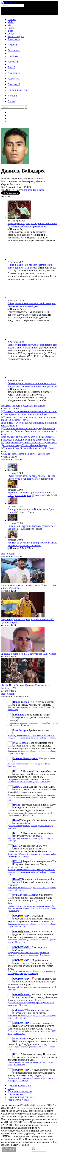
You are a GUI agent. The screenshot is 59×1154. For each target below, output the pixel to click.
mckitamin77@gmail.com (26, 1010)
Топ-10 (11, 67)
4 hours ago (28, 815)
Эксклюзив (14, 50)
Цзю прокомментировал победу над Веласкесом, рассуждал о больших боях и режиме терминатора (28, 438)
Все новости (8, 553)
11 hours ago (20, 1018)
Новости (12, 44)
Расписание (14, 73)
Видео (11, 28)
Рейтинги (13, 61)
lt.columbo (18, 714)
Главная (12, 19)
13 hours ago (19, 1033)
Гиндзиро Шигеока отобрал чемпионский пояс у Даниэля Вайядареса (30, 266)
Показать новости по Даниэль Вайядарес (23, 405)
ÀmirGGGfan (20, 786)
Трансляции (14, 39)
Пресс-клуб (14, 84)
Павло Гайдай (21, 702)
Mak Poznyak (20, 730)
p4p (9, 25)
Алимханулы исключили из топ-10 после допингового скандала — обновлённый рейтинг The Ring (31, 736)
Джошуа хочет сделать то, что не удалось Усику (29, 707)
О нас (11, 1088)
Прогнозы (13, 56)
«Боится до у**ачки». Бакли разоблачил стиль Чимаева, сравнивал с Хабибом (32, 544)
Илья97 (17, 804)
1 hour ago (25, 725)
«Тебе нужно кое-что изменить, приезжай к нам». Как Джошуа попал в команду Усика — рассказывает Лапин (32, 907)
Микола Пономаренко (25, 758)
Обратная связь (16, 1094)
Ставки (11, 101)
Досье (11, 33)
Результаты (13, 78)
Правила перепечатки (19, 1085)
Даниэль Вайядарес (33, 190)
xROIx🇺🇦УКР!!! (22, 915)
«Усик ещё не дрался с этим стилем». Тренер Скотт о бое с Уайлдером (31, 477)
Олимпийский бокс (18, 90)
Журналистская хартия (20, 1091)
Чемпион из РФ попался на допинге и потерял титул (31, 987)
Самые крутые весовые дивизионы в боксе (24, 414)
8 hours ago (20, 926)
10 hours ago (24, 1005)
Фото (10, 30)
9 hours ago (45, 955)
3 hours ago (45, 782)
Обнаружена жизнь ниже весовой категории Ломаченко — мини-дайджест (32, 305)
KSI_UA (17, 771)
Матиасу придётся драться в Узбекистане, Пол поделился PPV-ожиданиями (32, 346)
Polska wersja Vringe (18, 1099)
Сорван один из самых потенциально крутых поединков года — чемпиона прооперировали (32, 384)
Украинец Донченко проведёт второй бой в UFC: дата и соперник (31, 494)
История (12, 95)
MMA (11, 22)
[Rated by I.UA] (39, 1150)
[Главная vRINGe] (9, 2)
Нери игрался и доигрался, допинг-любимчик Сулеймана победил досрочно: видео (32, 225)
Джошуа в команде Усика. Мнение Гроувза (24, 445)
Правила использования (21, 1097)
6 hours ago (14, 911)
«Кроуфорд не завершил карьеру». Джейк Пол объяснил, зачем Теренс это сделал (28, 780)
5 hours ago (20, 890)
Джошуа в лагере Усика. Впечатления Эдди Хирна (28, 653)
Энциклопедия (16, 36)
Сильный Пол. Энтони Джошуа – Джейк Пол (25, 454)
